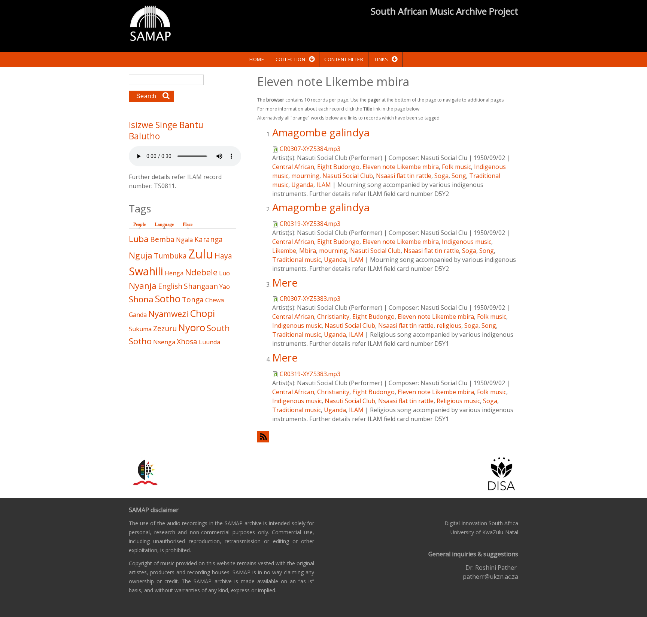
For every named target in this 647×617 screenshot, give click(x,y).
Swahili (146, 271)
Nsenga (164, 342)
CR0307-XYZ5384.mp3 (310, 149)
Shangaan (201, 286)
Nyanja (143, 285)
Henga (174, 273)
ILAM (323, 185)
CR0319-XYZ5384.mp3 (310, 224)
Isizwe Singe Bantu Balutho (166, 130)
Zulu (200, 254)
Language (166, 224)
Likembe (284, 251)
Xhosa (187, 341)
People (139, 224)
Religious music (458, 401)
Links (381, 59)
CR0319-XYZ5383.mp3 (310, 374)
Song (459, 176)
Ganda (138, 315)
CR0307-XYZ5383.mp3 (310, 298)
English (170, 286)
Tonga (193, 299)
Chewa (214, 300)
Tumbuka (170, 256)
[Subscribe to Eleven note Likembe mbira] (387, 436)
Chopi (202, 313)
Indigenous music (466, 242)
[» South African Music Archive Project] (150, 24)
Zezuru (165, 328)
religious (449, 325)
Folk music (456, 167)
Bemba (162, 239)
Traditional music (296, 259)
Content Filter (343, 59)
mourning (305, 176)
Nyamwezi (168, 314)
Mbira (307, 251)
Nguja (140, 255)
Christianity (333, 316)
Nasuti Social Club (347, 176)
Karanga (208, 239)
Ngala (184, 240)
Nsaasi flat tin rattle (403, 176)
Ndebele (201, 272)
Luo (224, 273)
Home (256, 59)
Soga (441, 176)
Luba (139, 239)
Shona (141, 299)
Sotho (167, 298)
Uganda (302, 185)
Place (187, 224)
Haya (223, 256)
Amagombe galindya (321, 132)
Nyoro (191, 327)
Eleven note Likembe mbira (400, 167)
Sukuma (140, 329)
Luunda (209, 342)
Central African (293, 167)
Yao (224, 286)
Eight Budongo (338, 167)
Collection (290, 59)
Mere (285, 283)
